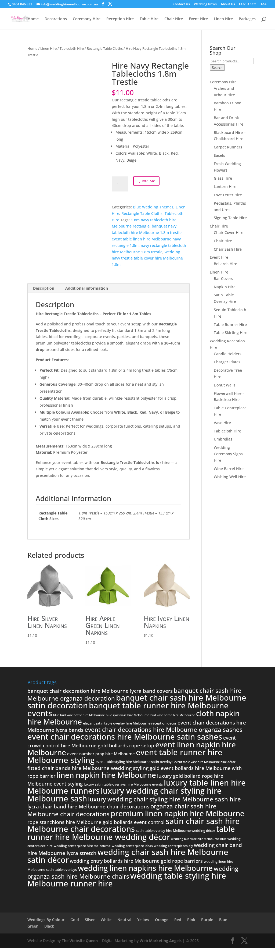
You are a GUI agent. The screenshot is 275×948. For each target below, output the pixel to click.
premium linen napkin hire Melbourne (177, 813)
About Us (228, 4)
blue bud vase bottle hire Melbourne (79, 715)
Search (217, 67)
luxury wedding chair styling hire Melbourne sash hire (164, 799)
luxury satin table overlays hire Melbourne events (123, 784)
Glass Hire (223, 178)
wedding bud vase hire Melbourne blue (198, 839)
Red (177, 919)
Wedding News (205, 4)
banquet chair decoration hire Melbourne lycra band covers (100, 690)
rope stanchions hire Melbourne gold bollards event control (96, 822)
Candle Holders (227, 353)
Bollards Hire (225, 263)
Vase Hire (222, 422)
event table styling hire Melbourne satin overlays (134, 761)
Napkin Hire (225, 286)
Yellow (143, 919)
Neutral (124, 919)
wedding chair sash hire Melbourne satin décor (127, 856)
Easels (219, 155)
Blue (223, 919)
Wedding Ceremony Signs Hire (228, 454)
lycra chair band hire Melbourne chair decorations (88, 806)
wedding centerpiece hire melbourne (82, 845)
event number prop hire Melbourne (101, 753)
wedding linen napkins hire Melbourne (145, 868)
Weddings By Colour (45, 919)
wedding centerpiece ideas (132, 845)
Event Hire (198, 19)
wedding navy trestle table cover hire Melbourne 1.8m (147, 258)
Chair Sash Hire (228, 249)
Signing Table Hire (230, 217)
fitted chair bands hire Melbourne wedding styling (88, 768)
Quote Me (146, 180)
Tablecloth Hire (72, 48)
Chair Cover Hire (228, 232)
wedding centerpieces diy (173, 845)
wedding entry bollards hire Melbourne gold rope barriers (136, 861)
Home (33, 19)
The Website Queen (80, 940)
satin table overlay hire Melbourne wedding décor (175, 830)
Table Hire (149, 19)
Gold (74, 919)
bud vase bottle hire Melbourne (172, 715)
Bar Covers (223, 278)
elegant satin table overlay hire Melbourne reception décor (129, 723)
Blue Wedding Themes (153, 207)
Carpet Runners (228, 147)
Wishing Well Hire (230, 476)
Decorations (56, 19)
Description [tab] (43, 288)
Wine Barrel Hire (229, 468)
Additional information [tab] (86, 288)
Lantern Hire (225, 186)
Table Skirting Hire (230, 332)
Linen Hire (223, 19)
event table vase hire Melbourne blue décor (205, 762)
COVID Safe (247, 4)
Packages (247, 19)
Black (49, 926)
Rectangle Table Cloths (105, 48)
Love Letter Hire (228, 194)
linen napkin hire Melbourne (106, 775)
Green (32, 926)
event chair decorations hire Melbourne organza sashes (164, 729)
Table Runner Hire (230, 324)
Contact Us (181, 4)
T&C (263, 4)
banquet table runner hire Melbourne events (128, 709)
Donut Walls (225, 385)
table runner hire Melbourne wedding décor (131, 832)
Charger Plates (227, 361)
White (106, 919)
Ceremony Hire (86, 19)
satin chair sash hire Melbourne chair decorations (133, 825)
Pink (191, 919)
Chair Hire (173, 19)
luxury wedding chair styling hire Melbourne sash (124, 794)
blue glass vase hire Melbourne (127, 715)
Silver (90, 919)
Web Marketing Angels (161, 940)
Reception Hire (120, 19)
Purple (207, 919)
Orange (161, 919)
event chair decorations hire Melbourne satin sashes (124, 736)
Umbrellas (223, 439)
